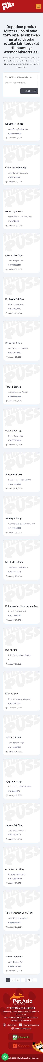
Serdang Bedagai (15, 524)
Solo (21, 261)
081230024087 (14, 353)
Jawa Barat (12, 129)
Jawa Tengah (13, 173)
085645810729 (14, 966)
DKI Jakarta (13, 480)
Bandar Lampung (15, 699)
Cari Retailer (30, 91)
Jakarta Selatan (25, 480)
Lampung (26, 699)
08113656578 (14, 791)
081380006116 (14, 309)
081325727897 (14, 177)
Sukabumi (22, 830)
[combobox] (20, 83)
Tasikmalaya (23, 129)
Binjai (10, 611)
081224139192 (14, 835)
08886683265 (14, 922)
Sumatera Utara (26, 217)
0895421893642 (15, 396)
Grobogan (12, 392)
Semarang (24, 173)
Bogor (10, 436)
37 (29, 980)
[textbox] (20, 83)
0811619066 (13, 221)
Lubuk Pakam (13, 217)
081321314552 (14, 572)
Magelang (24, 918)
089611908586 (14, 484)
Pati (21, 962)
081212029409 (14, 440)
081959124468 (14, 528)
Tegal (22, 743)
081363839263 (14, 616)
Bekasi (10, 304)
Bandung (11, 874)
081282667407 (14, 747)
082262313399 (14, 133)
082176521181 (14, 703)
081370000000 (15, 879)
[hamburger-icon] (38, 6)
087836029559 (14, 265)
